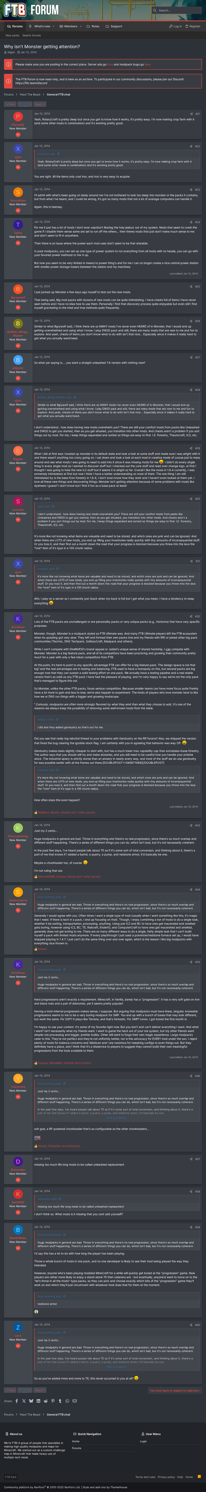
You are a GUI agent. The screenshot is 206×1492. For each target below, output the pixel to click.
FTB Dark (10, 1477)
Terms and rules (145, 1477)
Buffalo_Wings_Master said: (55, 397)
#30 (197, 498)
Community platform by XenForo (42, 1487)
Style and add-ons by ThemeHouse (105, 1487)
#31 (198, 561)
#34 (197, 889)
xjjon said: (44, 506)
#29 (197, 448)
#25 (197, 286)
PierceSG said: (47, 153)
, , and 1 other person (66, 812)
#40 (197, 1324)
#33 (197, 825)
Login (143, 1441)
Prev (11, 104)
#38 (197, 1191)
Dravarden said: (47, 1199)
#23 (197, 189)
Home (75, 1441)
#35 (197, 962)
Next (38, 104)
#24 (197, 222)
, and (59, 1146)
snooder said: (46, 568)
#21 (198, 113)
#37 (197, 1159)
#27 (197, 357)
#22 (197, 146)
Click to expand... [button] (117, 1117)
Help (180, 1477)
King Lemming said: (50, 897)
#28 (197, 389)
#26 (197, 321)
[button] (53, 26)
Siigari (11, 52)
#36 (197, 1076)
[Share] (191, 114)
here (110, 64)
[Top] (195, 1477)
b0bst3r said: (46, 719)
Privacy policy (166, 1477)
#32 (197, 616)
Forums (76, 1448)
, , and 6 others (64, 1062)
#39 (197, 1227)
